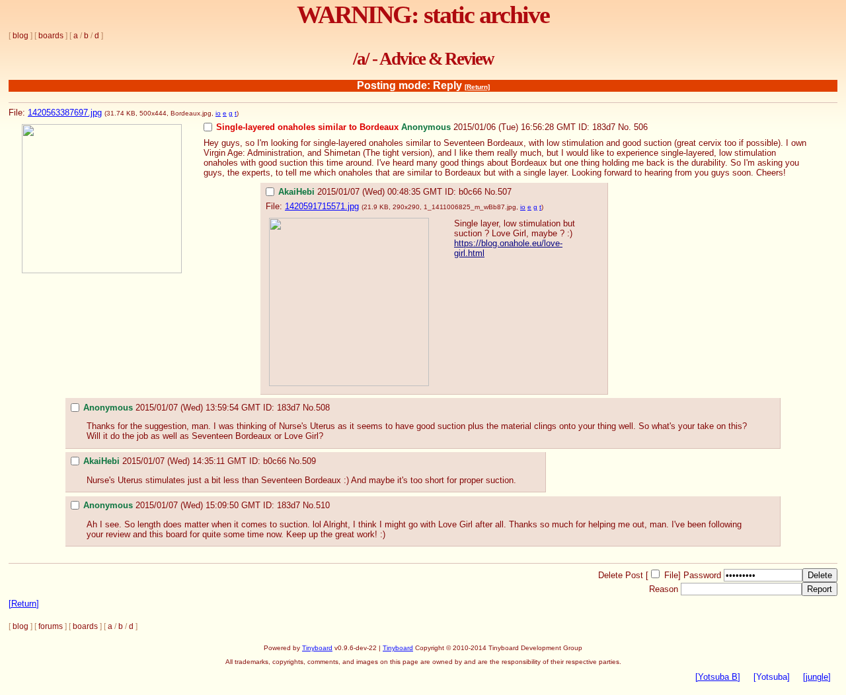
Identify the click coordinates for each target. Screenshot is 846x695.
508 (323, 408)
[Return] (477, 86)
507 (505, 192)
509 (309, 461)
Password (702, 575)
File (671, 575)
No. (624, 127)
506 (641, 127)
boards (50, 35)
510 (323, 505)
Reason (663, 589)
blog (20, 35)
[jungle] (817, 677)
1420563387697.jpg (65, 112)
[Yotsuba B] (717, 677)
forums (50, 626)
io (218, 113)
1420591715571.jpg (322, 206)
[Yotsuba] (771, 677)
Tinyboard (317, 647)
